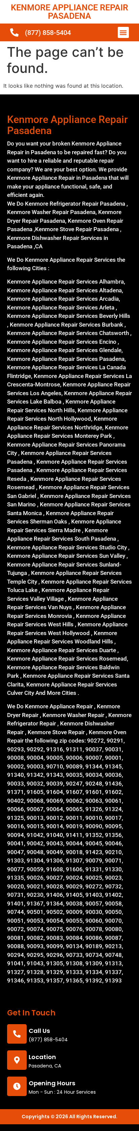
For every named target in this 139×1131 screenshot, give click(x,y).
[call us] (17, 1034)
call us (39, 1031)
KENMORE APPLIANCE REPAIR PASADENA (69, 12)
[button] (123, 32)
